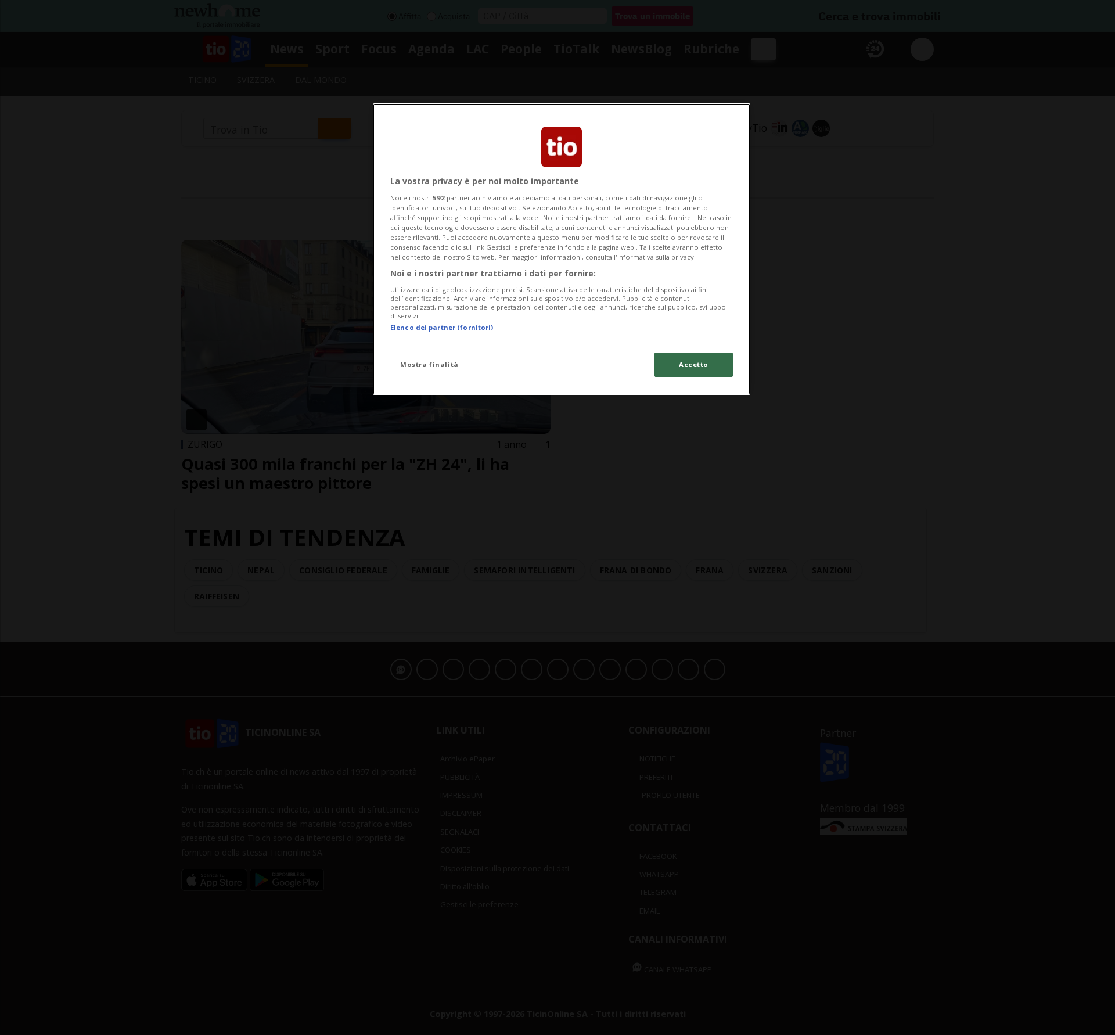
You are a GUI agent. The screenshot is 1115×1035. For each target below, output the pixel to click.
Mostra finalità (429, 364)
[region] (561, 249)
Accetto (693, 364)
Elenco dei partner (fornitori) (441, 327)
